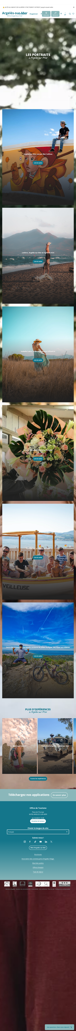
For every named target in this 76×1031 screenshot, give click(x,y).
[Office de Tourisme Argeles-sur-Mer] (15, 14)
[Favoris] (73, 14)
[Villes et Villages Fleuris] (64, 884)
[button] (70, 13)
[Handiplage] (15, 884)
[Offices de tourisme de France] (54, 884)
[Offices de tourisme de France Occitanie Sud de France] (42, 884)
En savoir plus (59, 795)
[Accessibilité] (61, 13)
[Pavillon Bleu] (22, 884)
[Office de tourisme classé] (30, 884)
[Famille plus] (7, 884)
